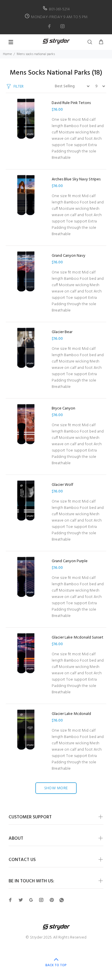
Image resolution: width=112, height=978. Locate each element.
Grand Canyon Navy (68, 255)
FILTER (18, 87)
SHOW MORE (56, 788)
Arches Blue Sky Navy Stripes (76, 179)
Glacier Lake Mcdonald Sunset (77, 637)
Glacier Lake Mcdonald (71, 714)
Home (7, 54)
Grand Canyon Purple (70, 561)
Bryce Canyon (63, 408)
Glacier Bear (62, 332)
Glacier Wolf (62, 485)
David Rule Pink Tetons (71, 103)
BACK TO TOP (56, 965)
